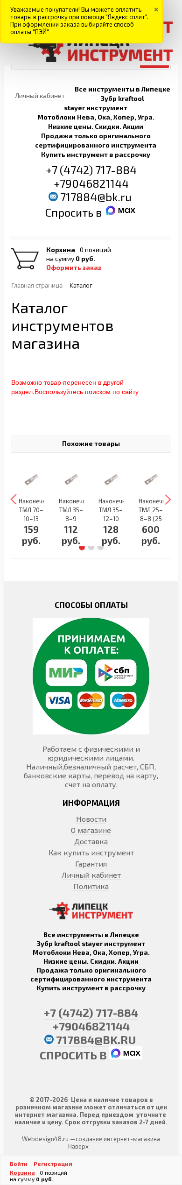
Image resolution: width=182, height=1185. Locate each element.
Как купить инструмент (91, 852)
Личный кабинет (91, 874)
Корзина (60, 250)
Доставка (91, 841)
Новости (91, 818)
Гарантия (91, 863)
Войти (19, 1163)
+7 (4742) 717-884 (91, 169)
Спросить (70, 212)
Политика (91, 886)
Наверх (78, 1146)
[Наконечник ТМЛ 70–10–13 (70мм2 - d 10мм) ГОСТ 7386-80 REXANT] (31, 479)
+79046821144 (91, 183)
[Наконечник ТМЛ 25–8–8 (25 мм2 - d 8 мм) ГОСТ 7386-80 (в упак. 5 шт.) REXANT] (151, 479)
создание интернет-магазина (118, 1139)
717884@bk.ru (96, 197)
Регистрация (53, 1163)
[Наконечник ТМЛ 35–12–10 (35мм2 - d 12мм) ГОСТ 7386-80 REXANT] (111, 479)
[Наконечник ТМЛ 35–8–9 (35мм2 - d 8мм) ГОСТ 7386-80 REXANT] (71, 479)
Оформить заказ (73, 267)
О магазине (91, 829)
